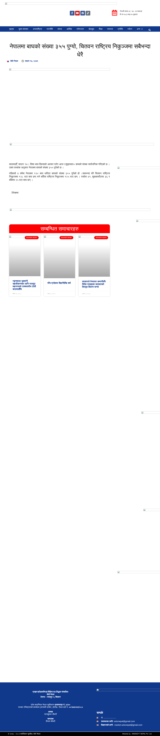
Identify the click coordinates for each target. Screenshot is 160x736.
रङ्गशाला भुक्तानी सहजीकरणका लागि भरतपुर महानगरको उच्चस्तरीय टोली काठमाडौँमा (24, 285)
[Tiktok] (88, 13)
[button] (149, 30)
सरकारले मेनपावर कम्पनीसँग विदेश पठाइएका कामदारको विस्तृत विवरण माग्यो (94, 284)
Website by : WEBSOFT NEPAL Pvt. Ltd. (137, 734)
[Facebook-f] (72, 13)
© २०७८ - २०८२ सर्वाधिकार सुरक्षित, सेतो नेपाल (24, 734)
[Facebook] (82, 13)
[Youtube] (77, 13)
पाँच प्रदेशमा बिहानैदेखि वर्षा (59, 283)
